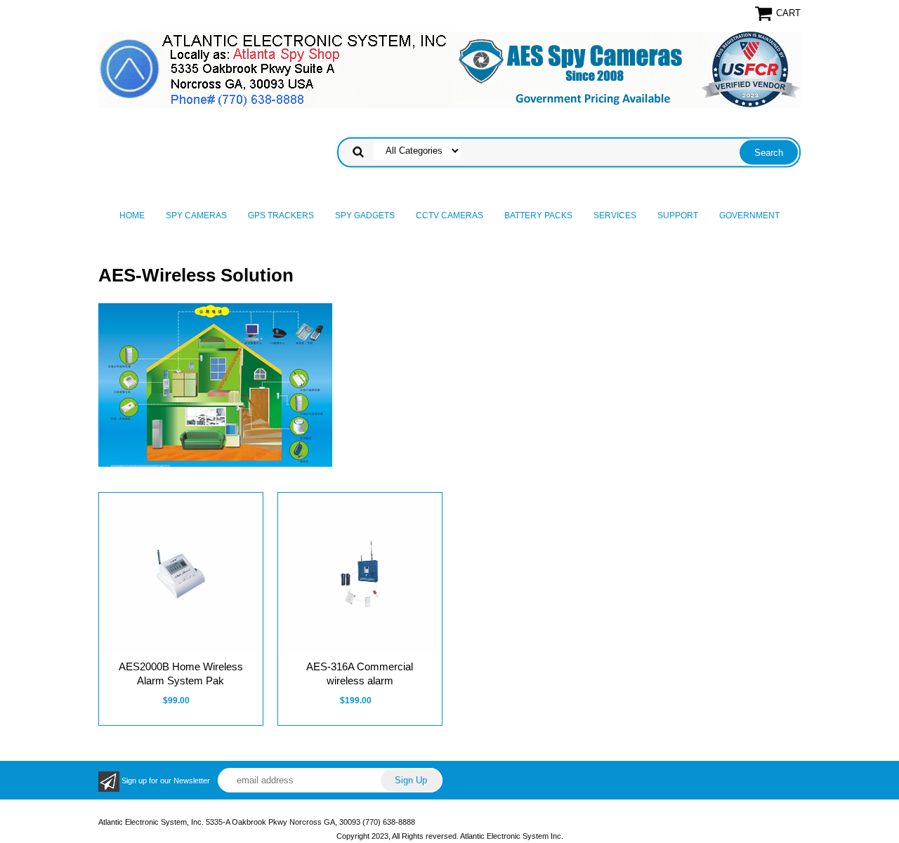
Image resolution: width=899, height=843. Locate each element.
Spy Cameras (196, 215)
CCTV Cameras (449, 215)
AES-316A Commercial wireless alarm (359, 673)
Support (677, 215)
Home (132, 215)
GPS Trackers (281, 215)
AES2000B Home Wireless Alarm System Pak (181, 673)
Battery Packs (538, 215)
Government (749, 215)
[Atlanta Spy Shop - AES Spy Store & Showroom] (449, 69)
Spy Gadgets (365, 215)
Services (614, 215)
